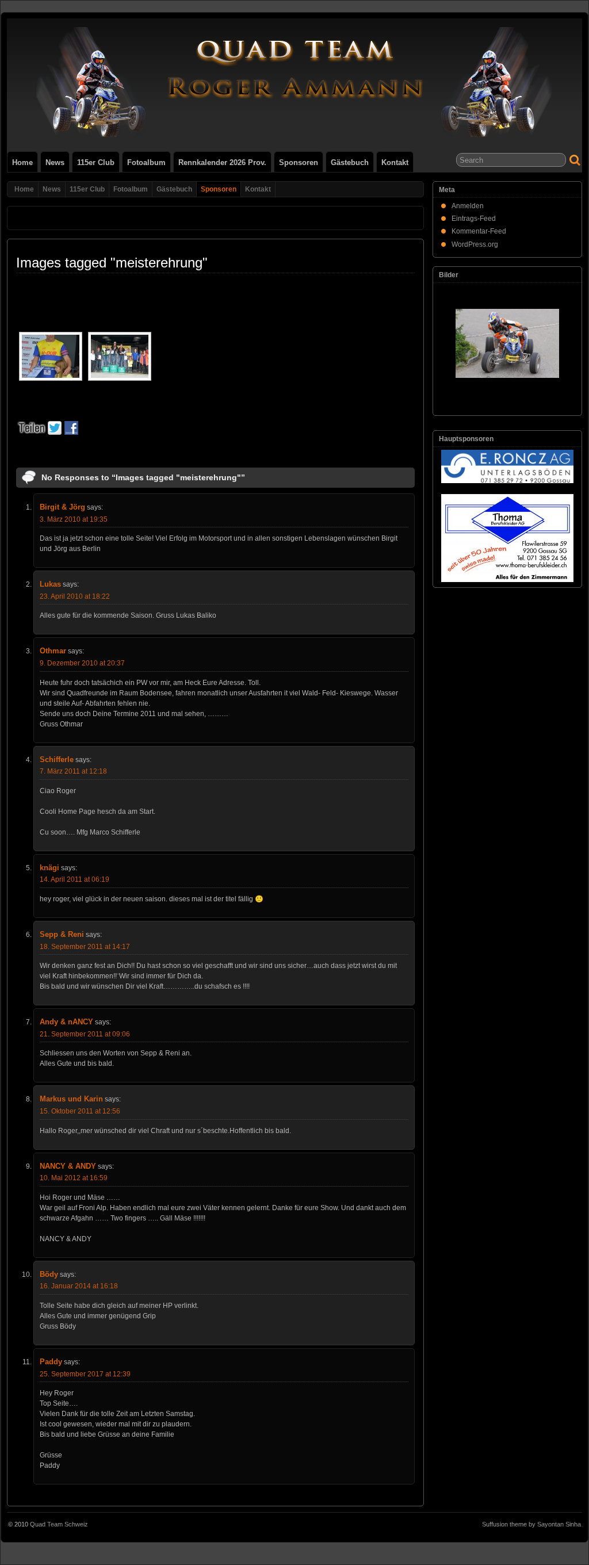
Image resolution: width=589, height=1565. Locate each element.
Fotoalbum (146, 162)
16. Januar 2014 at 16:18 (79, 1286)
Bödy (49, 1274)
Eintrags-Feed (474, 219)
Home (22, 162)
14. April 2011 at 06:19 (74, 879)
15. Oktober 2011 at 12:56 (80, 1111)
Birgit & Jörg (62, 507)
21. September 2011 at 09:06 (85, 1034)
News (54, 162)
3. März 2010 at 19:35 (74, 519)
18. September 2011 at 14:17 (85, 947)
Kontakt (394, 162)
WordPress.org (475, 244)
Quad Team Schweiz (59, 1524)
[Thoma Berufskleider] (507, 538)
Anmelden (468, 206)
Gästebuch (350, 162)
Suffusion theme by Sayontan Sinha (531, 1524)
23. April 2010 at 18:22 (75, 596)
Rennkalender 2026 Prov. (222, 162)
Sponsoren (298, 162)
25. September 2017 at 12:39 (85, 1374)
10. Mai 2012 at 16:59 (74, 1178)
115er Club (95, 162)
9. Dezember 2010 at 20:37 (82, 663)
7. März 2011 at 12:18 (73, 771)
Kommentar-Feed (479, 231)
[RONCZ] (507, 466)
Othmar (53, 650)
